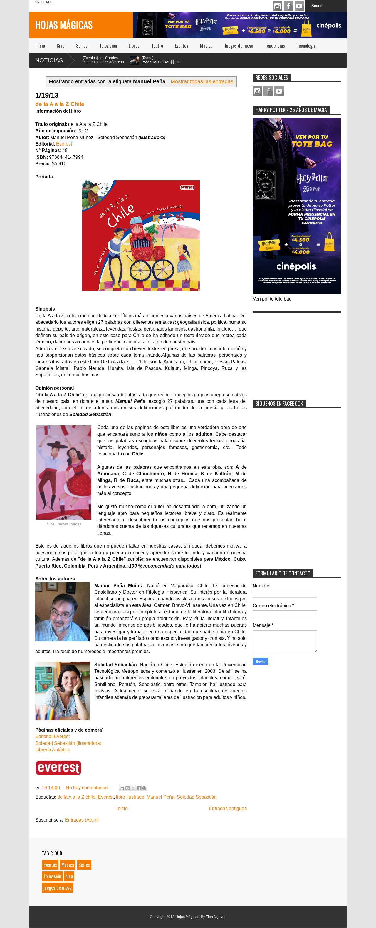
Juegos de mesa (238, 45)
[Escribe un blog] (127, 788)
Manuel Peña (160, 797)
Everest (64, 143)
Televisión (108, 45)
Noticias (49, 60)
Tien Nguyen (216, 917)
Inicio (40, 45)
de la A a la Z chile (76, 797)
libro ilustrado (130, 797)
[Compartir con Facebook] (139, 788)
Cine (60, 45)
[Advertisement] (297, 352)
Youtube (299, 6)
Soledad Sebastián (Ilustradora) (68, 743)
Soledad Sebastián (197, 797)
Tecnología (306, 45)
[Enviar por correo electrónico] (122, 788)
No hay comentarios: (88, 787)
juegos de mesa (57, 887)
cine (69, 876)
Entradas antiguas (228, 808)
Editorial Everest (52, 736)
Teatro (157, 45)
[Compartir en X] (133, 788)
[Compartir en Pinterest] (144, 788)
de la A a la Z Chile (59, 104)
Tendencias (275, 45)
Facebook (288, 6)
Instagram (277, 6)
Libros (134, 45)
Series (82, 45)
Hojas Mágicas (64, 24)
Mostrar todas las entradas (202, 81)
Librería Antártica (52, 749)
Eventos (181, 45)
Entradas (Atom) (82, 819)
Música (206, 45)
